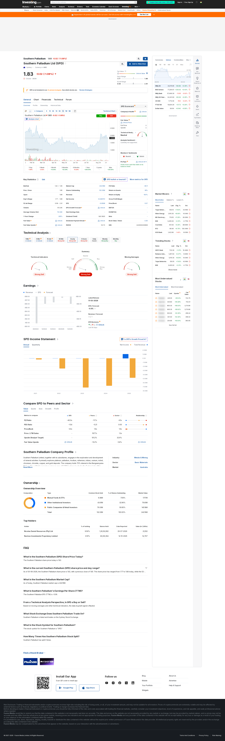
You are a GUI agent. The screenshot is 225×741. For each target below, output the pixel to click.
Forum (69, 99)
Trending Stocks (162, 241)
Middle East (121, 10)
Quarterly (36, 345)
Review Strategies (85, 90)
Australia (144, 467)
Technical (58, 99)
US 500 (157, 101)
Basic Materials (141, 462)
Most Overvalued (177, 287)
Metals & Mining (141, 458)
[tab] (28, 240)
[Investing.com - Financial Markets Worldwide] (31, 2)
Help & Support (175, 685)
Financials (46, 99)
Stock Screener (114, 7)
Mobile (144, 681)
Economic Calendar (98, 7)
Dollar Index (159, 108)
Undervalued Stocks (164, 10)
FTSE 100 (158, 104)
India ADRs (94, 10)
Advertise (172, 681)
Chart (36, 99)
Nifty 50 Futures (160, 97)
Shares (26, 10)
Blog (144, 676)
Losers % (180, 200)
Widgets (145, 690)
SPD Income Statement (39, 339)
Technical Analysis (36, 232)
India (46, 10)
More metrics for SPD (139, 179)
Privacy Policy (203, 735)
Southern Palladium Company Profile (48, 452)
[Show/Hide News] (75, 111)
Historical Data (56, 105)
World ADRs (84, 10)
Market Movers (162, 194)
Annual (26, 345)
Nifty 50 (158, 86)
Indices (168, 60)
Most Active (159, 200)
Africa (138, 10)
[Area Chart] (30, 111)
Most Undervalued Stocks (163, 279)
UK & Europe (112, 10)
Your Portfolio (147, 685)
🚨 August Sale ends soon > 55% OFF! (160, 2)
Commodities (178, 60)
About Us (172, 676)
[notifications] (196, 2)
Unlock (69, 442)
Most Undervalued (161, 287)
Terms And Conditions (187, 735)
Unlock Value (140, 73)
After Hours (65, 10)
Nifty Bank (158, 93)
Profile (35, 105)
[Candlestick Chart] (25, 111)
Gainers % (170, 200)
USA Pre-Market (55, 10)
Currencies (159, 60)
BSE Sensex (159, 89)
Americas (103, 10)
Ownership (44, 105)
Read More (27, 467)
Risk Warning (216, 735)
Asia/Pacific (131, 10)
